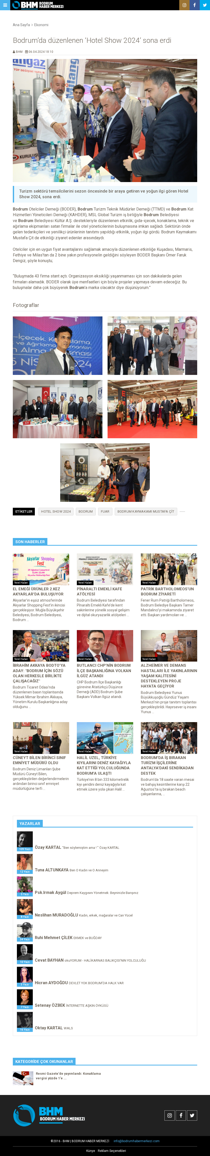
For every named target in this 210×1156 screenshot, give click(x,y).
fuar (105, 511)
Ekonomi (41, 25)
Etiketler (23, 511)
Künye (90, 1151)
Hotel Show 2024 (56, 511)
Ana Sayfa (21, 25)
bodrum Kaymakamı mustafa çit (146, 511)
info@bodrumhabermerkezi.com (137, 1141)
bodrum (86, 511)
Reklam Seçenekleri (112, 1151)
